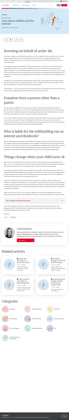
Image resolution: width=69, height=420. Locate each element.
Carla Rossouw (5, 27)
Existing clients (34, 1)
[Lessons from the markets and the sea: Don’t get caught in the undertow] (43, 284)
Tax (6, 217)
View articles (21, 240)
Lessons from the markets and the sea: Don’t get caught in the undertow (58, 282)
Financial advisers (41, 1)
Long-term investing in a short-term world (23, 260)
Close (64, 416)
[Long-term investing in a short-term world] (9, 264)
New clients (27, 1)
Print (6, 40)
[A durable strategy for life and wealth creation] (43, 264)
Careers (57, 1)
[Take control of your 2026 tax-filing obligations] (9, 284)
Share (17, 40)
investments (10, 164)
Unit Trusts (13, 217)
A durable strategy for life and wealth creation (58, 260)
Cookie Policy (11, 417)
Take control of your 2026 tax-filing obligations (23, 281)
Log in (58, 5)
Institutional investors (50, 1)
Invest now (64, 5)
